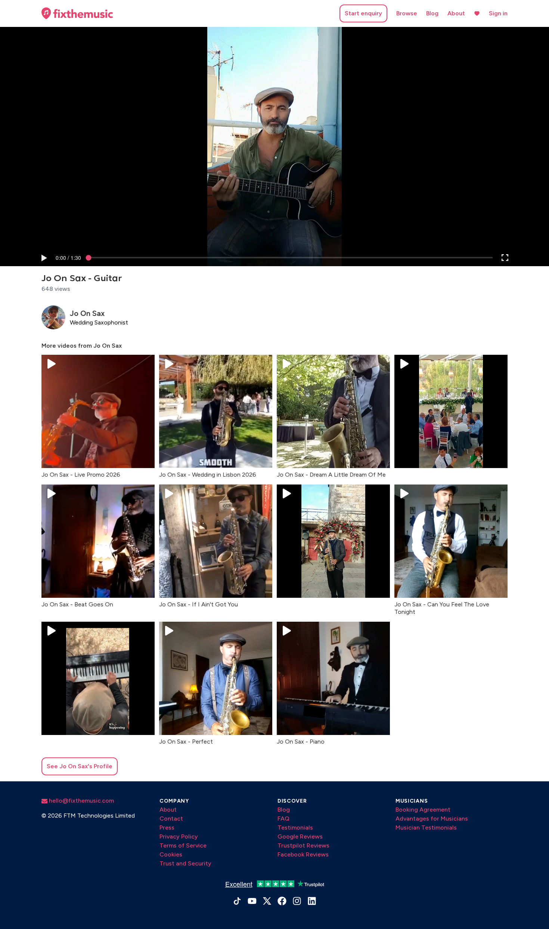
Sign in (498, 13)
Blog (432, 13)
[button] (43, 257)
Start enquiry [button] (363, 13)
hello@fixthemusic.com (80, 800)
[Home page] (77, 13)
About (456, 13)
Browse (406, 13)
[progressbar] (68, 257)
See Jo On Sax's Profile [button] (79, 766)
